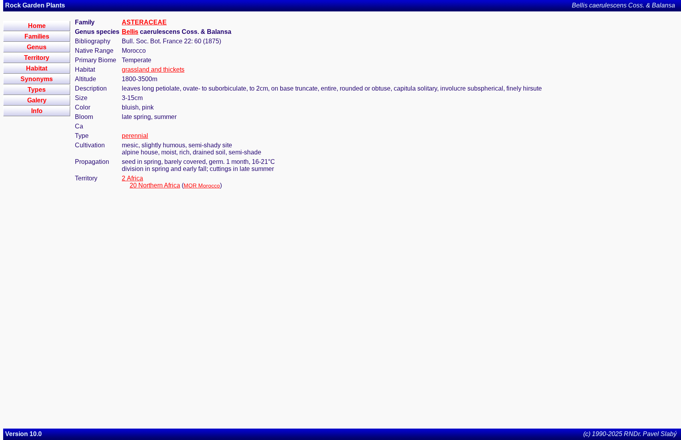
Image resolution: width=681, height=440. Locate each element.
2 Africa (132, 178)
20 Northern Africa (155, 185)
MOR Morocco (202, 185)
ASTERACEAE (144, 22)
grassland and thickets (153, 69)
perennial (135, 135)
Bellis (130, 31)
